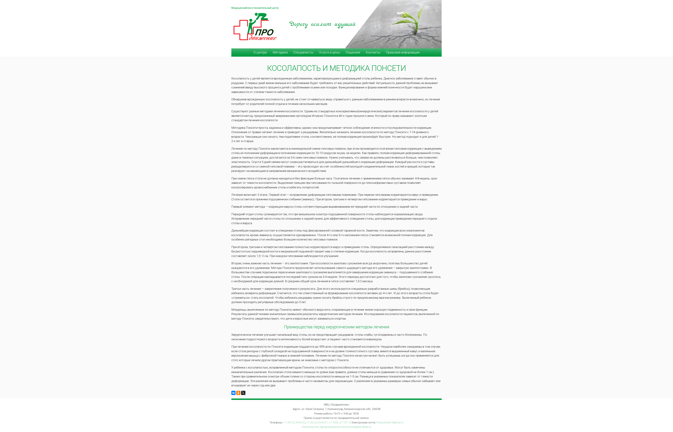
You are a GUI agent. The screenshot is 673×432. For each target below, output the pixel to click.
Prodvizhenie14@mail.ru (389, 422)
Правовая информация (402, 52)
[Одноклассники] (238, 393)
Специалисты (303, 52)
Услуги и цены (329, 52)
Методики (280, 52)
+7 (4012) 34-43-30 (294, 422)
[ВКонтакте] (233, 393)
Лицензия (353, 52)
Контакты (373, 52)
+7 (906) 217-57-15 (340, 422)
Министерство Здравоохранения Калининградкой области (336, 426)
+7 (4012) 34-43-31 (317, 422)
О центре (260, 52)
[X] (243, 393)
